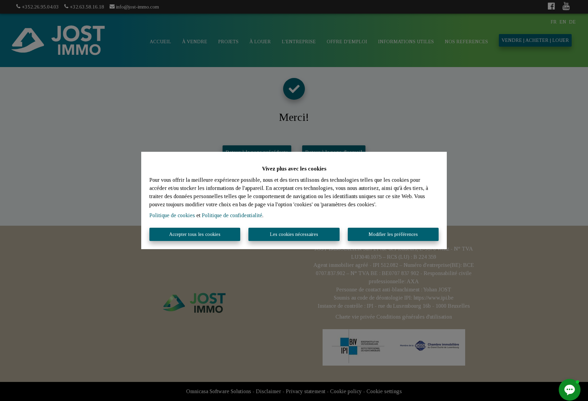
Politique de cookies (172, 215)
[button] (570, 390)
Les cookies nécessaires (294, 234)
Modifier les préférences (393, 234)
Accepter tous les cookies (194, 234)
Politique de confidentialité (232, 215)
